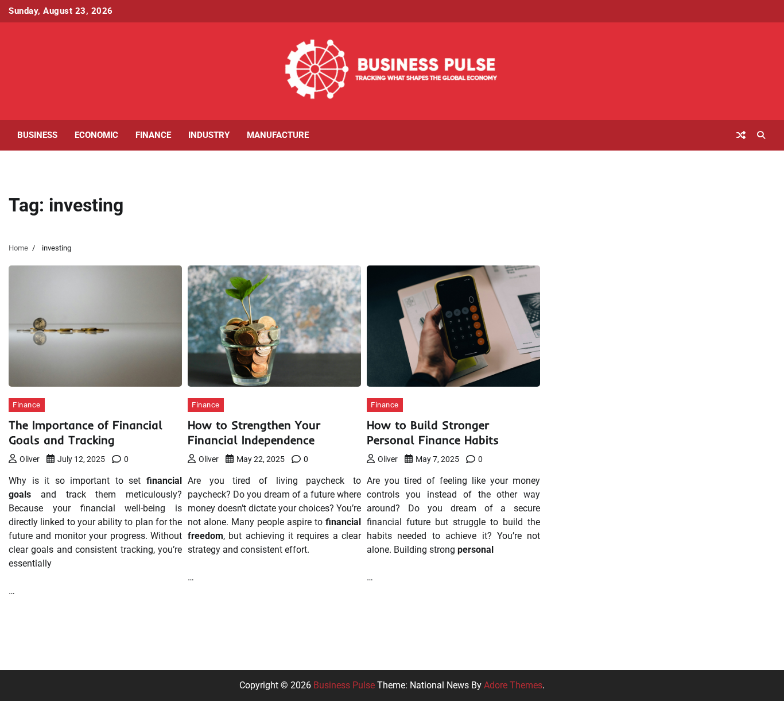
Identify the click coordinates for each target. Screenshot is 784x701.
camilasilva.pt (585, 230)
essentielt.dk (582, 492)
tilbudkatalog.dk (590, 465)
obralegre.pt (581, 423)
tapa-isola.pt (582, 368)
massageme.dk (588, 589)
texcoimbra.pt (585, 451)
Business (37, 135)
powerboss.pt (584, 203)
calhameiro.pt (585, 382)
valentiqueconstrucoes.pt (608, 437)
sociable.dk (580, 520)
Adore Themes (513, 685)
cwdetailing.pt (585, 410)
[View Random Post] (741, 135)
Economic (96, 135)
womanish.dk (584, 478)
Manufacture (278, 135)
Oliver (30, 459)
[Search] (761, 135)
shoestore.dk (583, 506)
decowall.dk (581, 603)
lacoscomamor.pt (592, 299)
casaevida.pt (583, 396)
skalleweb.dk (583, 534)
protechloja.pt (585, 258)
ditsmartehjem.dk (592, 547)
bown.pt (573, 327)
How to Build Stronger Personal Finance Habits (433, 432)
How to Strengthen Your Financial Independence (254, 432)
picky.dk (573, 561)
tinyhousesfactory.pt (598, 354)
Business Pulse (344, 685)
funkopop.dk (582, 575)
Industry (209, 135)
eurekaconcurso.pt (594, 313)
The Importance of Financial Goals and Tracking (85, 432)
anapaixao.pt (584, 244)
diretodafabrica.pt (593, 341)
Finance (153, 135)
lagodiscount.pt (588, 285)
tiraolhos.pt (580, 616)
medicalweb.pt (586, 272)
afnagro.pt (578, 216)
